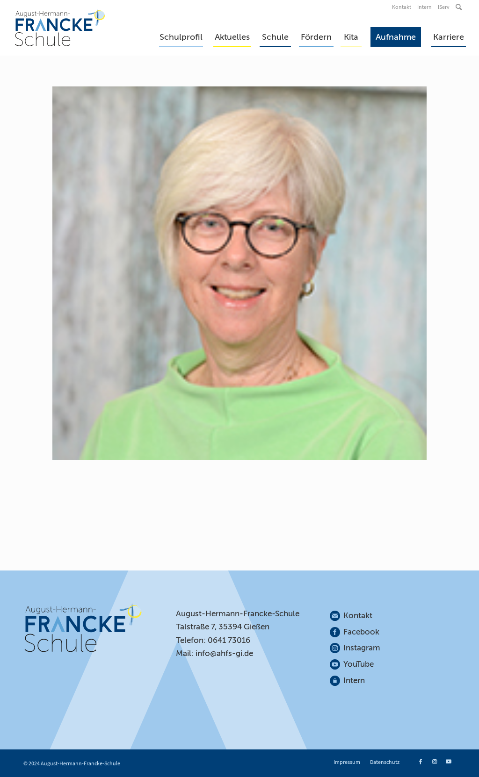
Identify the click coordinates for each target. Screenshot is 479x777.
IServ (444, 6)
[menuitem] (402, 7)
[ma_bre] (239, 273)
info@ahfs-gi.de (224, 653)
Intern (424, 6)
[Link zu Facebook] (421, 762)
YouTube (358, 664)
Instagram (362, 647)
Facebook (361, 631)
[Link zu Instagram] (435, 762)
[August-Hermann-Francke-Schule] (60, 27)
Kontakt (401, 6)
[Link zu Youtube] (449, 762)
